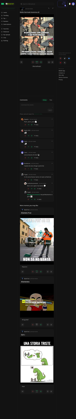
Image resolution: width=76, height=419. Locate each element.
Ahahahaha (25, 282)
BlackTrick (26, 209)
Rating (44, 100)
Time (51, 100)
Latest (5, 12)
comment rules (38, 114)
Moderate (6, 32)
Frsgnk (26, 174)
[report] (49, 62)
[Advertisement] (66, 28)
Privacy (61, 79)
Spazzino (25, 267)
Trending (5, 15)
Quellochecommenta (32, 183)
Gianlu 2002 (27, 130)
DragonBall (25, 319)
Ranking (5, 40)
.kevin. (26, 141)
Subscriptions (7, 24)
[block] (52, 62)
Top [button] (4, 18)
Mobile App (62, 71)
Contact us (62, 73)
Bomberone (27, 163)
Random (5, 21)
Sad (24, 386)
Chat (4, 37)
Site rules (61, 75)
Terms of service (63, 77)
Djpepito (26, 119)
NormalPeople (37, 66)
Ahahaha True (26, 213)
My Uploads (6, 35)
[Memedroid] (2, 4)
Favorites (6, 29)
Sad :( (23, 335)
